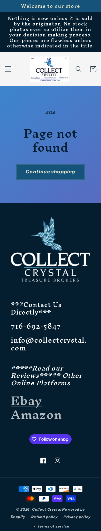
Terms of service (53, 526)
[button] (8, 69)
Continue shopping (50, 172)
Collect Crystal (47, 509)
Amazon (36, 414)
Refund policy (44, 517)
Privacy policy (77, 517)
